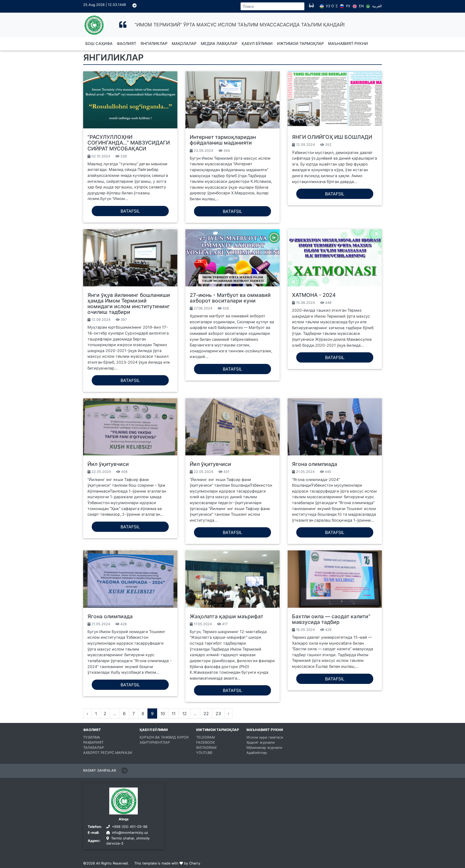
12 (184, 713)
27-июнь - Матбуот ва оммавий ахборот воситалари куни (230, 298)
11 (173, 713)
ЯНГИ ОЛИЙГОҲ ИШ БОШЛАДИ (332, 137)
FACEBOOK (205, 742)
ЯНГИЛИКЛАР (153, 43)
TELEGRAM (205, 737)
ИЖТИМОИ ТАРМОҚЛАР (300, 43)
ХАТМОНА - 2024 (314, 295)
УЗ (327, 6)
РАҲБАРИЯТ (93, 742)
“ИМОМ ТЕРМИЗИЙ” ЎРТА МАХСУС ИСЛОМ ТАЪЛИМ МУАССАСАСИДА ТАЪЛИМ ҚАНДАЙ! (240, 24)
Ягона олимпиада (314, 464)
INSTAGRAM (206, 748)
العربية (376, 6)
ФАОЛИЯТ (126, 43)
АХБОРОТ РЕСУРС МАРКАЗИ (107, 753)
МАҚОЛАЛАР (184, 43)
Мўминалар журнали (264, 748)
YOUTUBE (204, 753)
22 (206, 713)
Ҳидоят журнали (260, 742)
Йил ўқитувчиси (108, 464)
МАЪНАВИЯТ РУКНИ (348, 43)
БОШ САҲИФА (98, 43)
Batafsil (130, 211)
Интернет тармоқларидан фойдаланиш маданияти (223, 140)
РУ (347, 6)
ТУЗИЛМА (91, 737)
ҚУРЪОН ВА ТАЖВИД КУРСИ (164, 737)
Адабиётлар (256, 753)
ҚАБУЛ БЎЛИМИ (257, 43)
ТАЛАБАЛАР (93, 748)
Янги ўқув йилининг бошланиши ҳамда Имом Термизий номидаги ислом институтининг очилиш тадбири (128, 303)
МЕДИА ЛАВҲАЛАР (219, 43)
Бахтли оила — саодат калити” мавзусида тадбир (331, 619)
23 (218, 713)
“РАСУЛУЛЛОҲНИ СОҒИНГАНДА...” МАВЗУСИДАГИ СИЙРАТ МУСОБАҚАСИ (128, 143)
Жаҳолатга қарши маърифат (226, 616)
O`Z (334, 6)
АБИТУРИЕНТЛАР (155, 742)
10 (162, 713)
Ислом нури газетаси (264, 737)
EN (361, 6)
